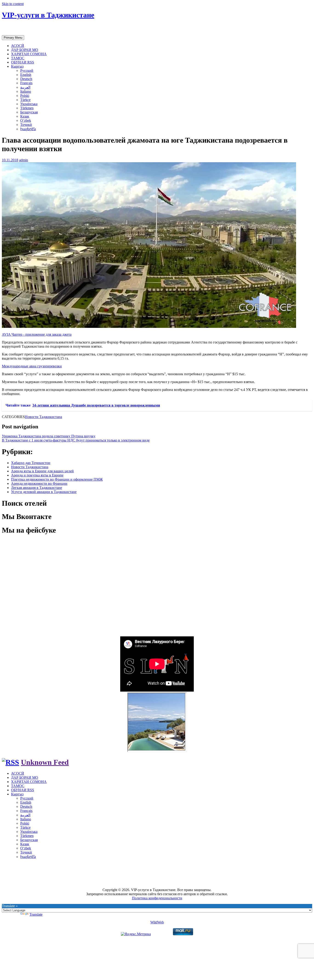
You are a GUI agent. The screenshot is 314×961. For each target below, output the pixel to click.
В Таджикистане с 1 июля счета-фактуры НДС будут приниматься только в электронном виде (76, 440)
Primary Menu (13, 37)
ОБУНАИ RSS (22, 62)
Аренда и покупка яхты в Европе (37, 475)
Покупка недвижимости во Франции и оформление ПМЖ (57, 479)
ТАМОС (17, 58)
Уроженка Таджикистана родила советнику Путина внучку (48, 436)
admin (23, 160)
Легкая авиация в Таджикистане (36, 488)
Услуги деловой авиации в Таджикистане (44, 492)
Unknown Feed (45, 762)
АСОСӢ (17, 46)
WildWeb (157, 922)
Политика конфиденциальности (157, 898)
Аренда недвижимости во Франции (39, 483)
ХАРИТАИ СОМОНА (29, 54)
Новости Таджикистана (43, 417)
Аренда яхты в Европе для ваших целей (42, 471)
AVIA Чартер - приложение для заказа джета (36, 334)
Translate (36, 914)
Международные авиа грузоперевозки (32, 366)
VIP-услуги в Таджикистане (48, 15)
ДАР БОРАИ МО (24, 50)
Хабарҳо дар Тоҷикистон (30, 463)
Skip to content (13, 4)
